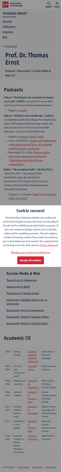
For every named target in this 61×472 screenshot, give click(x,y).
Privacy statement (49, 245)
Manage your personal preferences (30, 252)
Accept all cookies (30, 260)
